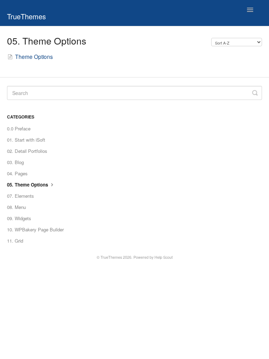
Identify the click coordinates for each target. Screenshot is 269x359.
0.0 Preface (18, 128)
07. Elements (20, 195)
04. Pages (17, 173)
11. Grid (15, 240)
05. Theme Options (28, 184)
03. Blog (15, 162)
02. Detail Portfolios (27, 151)
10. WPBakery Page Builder (35, 229)
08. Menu (16, 207)
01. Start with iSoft (26, 139)
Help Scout (163, 257)
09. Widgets (19, 218)
